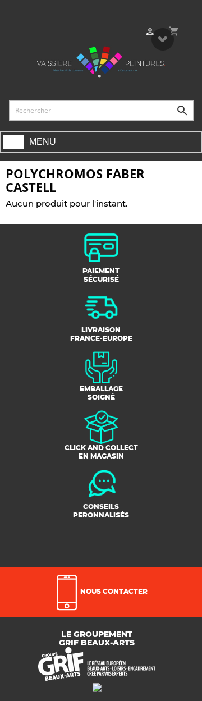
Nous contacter (113, 591)
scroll (163, 39)
